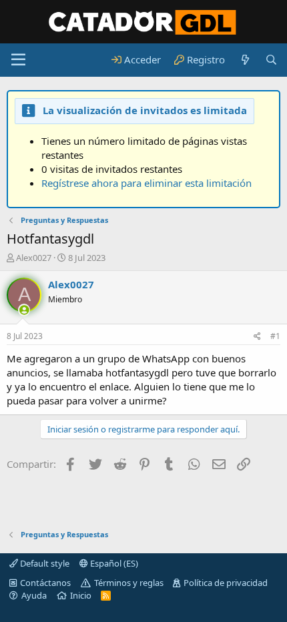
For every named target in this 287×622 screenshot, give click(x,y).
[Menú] (18, 60)
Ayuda (34, 595)
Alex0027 (33, 258)
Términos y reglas (129, 583)
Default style (43, 563)
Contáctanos (45, 583)
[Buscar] (271, 59)
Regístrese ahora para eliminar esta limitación (146, 183)
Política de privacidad (226, 583)
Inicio (80, 595)
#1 (275, 336)
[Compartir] (257, 336)
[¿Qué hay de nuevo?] (245, 59)
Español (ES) (113, 563)
